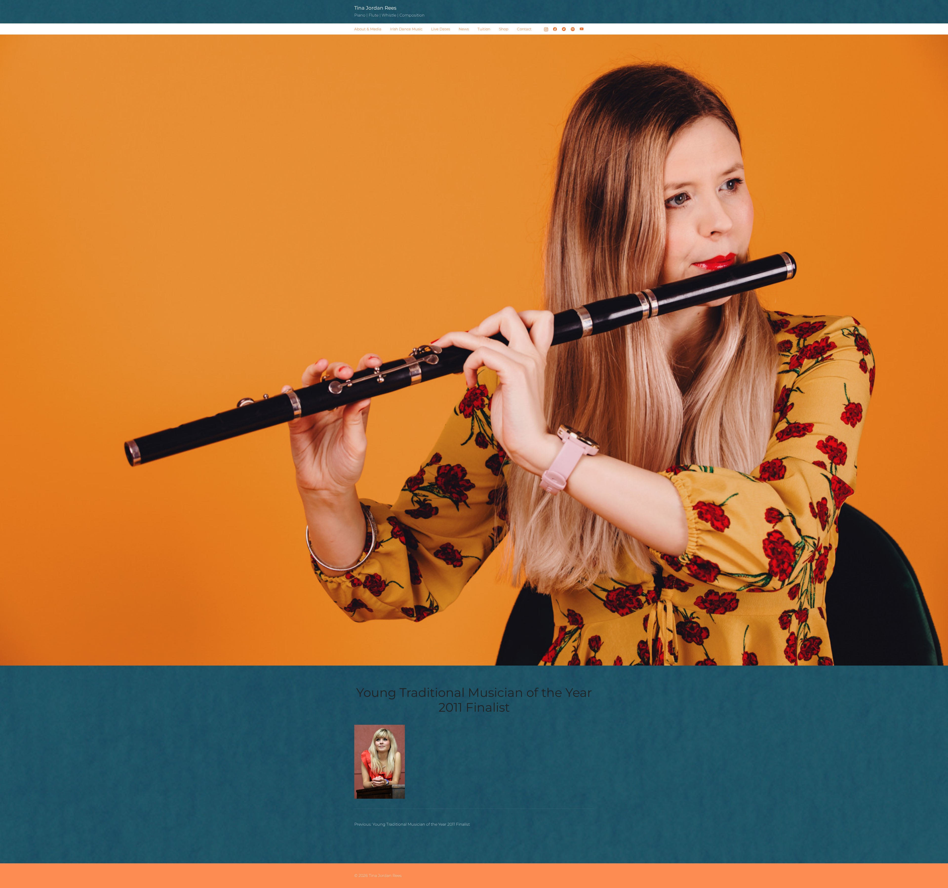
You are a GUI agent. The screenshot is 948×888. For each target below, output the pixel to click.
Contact (524, 29)
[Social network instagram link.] (546, 28)
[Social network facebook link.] (555, 28)
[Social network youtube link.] (582, 28)
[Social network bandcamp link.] (564, 28)
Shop (503, 29)
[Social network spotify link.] (573, 28)
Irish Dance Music (406, 29)
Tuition (483, 29)
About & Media (367, 29)
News (464, 29)
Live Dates (440, 29)
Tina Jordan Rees (375, 8)
